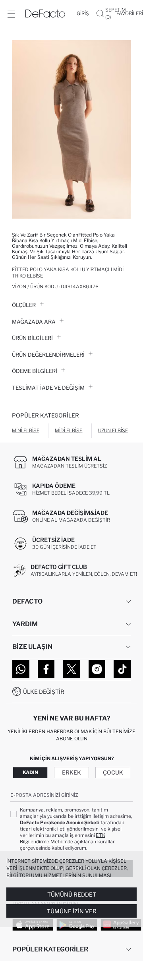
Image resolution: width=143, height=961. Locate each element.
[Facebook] (46, 669)
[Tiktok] (122, 669)
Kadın (30, 772)
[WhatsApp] (20, 669)
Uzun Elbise (113, 430)
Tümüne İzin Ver (72, 911)
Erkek (71, 772)
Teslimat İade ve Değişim (48, 387)
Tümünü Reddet (71, 894)
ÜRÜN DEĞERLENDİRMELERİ (48, 354)
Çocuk (113, 772)
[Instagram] (97, 669)
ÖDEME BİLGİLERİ (34, 371)
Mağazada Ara (34, 321)
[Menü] (11, 13)
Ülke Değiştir (43, 691)
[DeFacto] (45, 13)
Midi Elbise (68, 430)
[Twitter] (71, 669)
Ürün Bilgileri (32, 338)
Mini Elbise (25, 430)
